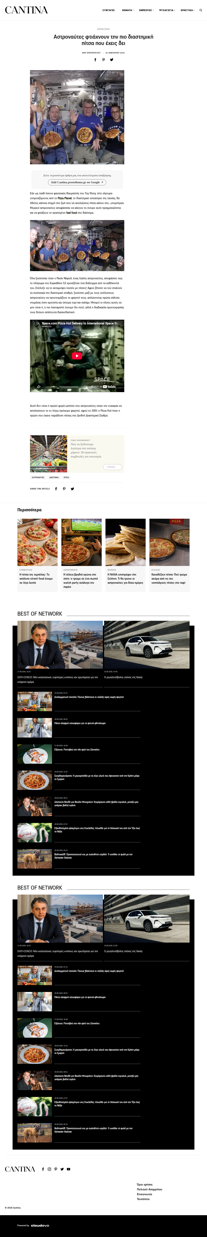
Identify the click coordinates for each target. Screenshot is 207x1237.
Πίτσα (66, 477)
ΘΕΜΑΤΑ (112, 570)
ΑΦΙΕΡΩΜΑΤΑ (70, 570)
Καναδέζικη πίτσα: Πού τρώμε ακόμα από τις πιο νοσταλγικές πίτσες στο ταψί (169, 578)
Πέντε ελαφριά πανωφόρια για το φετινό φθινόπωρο (80, 723)
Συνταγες (109, 10)
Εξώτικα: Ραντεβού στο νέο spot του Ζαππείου (76, 749)
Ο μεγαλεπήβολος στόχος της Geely (123, 677)
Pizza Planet (65, 198)
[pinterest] (103, 59)
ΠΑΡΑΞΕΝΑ (103, 29)
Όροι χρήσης (145, 1184)
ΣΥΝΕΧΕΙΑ (111, 467)
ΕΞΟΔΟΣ (156, 570)
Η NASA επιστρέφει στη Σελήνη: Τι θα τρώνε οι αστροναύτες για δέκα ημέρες (125, 578)
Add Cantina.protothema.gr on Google (75, 182)
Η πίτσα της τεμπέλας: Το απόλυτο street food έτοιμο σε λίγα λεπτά (36, 578)
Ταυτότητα (143, 1199)
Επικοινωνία (144, 1194)
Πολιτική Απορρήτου (149, 1189)
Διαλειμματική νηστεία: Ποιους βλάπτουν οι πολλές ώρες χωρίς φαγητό (89, 697)
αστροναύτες (38, 477)
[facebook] (95, 59)
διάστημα (54, 477)
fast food (71, 212)
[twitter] (111, 59)
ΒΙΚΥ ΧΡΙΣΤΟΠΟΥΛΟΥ (91, 53)
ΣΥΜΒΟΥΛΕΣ (26, 570)
